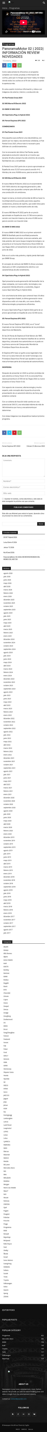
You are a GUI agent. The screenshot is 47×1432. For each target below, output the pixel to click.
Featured (6, 1039)
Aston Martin (8, 960)
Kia (4, 1112)
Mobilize (6, 1181)
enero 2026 (7, 596)
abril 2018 (6, 903)
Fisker (5, 1049)
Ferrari (5, 1042)
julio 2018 (6, 893)
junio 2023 (7, 699)
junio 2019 (7, 857)
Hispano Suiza (8, 1072)
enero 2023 (7, 715)
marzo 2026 (7, 590)
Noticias (6, 1201)
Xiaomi (5, 1290)
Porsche (6, 1221)
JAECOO (6, 1095)
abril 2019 (6, 864)
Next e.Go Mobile (9, 1188)
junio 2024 (7, 659)
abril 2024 (6, 666)
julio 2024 (6, 656)
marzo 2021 (7, 788)
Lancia (5, 1122)
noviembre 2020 (9, 801)
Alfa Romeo (7, 953)
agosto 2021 (7, 771)
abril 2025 (6, 626)
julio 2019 (6, 854)
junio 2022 (7, 738)
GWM (5, 1066)
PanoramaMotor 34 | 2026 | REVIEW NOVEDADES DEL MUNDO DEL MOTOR (21, 558)
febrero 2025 (8, 633)
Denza (5, 1009)
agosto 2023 (7, 692)
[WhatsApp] (19, 65)
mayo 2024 (7, 662)
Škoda (5, 1254)
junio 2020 (7, 817)
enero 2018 (7, 913)
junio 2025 (7, 619)
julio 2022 (6, 735)
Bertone (6, 973)
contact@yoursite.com (19, 1399)
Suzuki (5, 1273)
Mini (4, 1174)
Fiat (4, 1046)
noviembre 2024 (9, 642)
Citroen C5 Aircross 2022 (36, 446)
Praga (5, 1224)
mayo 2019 (7, 860)
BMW (5, 976)
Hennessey (7, 1069)
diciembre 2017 (8, 916)
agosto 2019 (7, 850)
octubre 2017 (8, 923)
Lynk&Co (6, 1141)
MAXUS (6, 1158)
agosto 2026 (7, 573)
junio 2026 (7, 580)
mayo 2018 (7, 900)
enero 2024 (7, 675)
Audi (5, 963)
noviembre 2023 (9, 682)
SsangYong (7, 1264)
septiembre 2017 (9, 926)
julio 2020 (6, 814)
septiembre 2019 (9, 847)
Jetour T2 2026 (8, 547)
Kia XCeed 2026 (8, 552)
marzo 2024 (7, 669)
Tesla (5, 1277)
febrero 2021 (8, 791)
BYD (5, 990)
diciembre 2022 (8, 718)
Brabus (6, 980)
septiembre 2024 (9, 649)
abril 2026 (6, 586)
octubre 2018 (8, 883)
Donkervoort (8, 1019)
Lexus (5, 1135)
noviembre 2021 (9, 761)
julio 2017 (6, 933)
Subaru (5, 1270)
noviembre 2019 (9, 840)
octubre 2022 (8, 725)
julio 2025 (6, 616)
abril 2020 (6, 824)
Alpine (5, 957)
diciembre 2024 (8, 639)
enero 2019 (7, 873)
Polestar (6, 1217)
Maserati (6, 1155)
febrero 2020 (8, 831)
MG (4, 1171)
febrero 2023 (8, 712)
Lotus (5, 1138)
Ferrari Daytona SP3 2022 (11, 446)
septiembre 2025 (9, 609)
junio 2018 (7, 897)
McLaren (6, 1165)
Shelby (5, 1250)
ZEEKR (5, 1296)
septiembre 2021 (9, 768)
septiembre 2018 (9, 887)
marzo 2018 (7, 906)
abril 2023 (6, 705)
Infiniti (5, 1089)
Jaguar (5, 1099)
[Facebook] (4, 65)
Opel (5, 1207)
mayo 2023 (7, 702)
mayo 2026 (7, 583)
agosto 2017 (7, 930)
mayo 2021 (7, 781)
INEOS (5, 1085)
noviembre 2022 (9, 722)
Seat (5, 1247)
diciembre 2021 (8, 758)
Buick (5, 986)
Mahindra (6, 1145)
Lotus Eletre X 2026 (10, 542)
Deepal (6, 1006)
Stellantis (6, 1267)
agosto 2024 (7, 652)
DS (4, 1023)
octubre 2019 (8, 844)
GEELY (5, 1056)
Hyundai (6, 1079)
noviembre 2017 (9, 920)
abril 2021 (6, 784)
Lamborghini (7, 1118)
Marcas (6, 1151)
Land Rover (7, 1125)
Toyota (6, 1280)
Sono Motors (8, 1260)
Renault (6, 1234)
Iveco (5, 1092)
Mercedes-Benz (9, 1168)
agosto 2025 (7, 613)
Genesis (6, 1059)
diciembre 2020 (8, 798)
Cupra (5, 1000)
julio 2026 (6, 576)
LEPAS (5, 1132)
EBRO (5, 1026)
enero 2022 (7, 755)
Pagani (5, 1211)
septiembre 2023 (9, 689)
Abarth (5, 947)
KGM (5, 1108)
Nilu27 (5, 1191)
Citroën (6, 996)
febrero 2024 (8, 672)
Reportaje (6, 1237)
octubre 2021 (8, 765)
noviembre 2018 (9, 880)
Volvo (5, 1287)
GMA (5, 1062)
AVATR (5, 967)
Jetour (5, 1105)
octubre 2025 (8, 606)
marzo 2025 (7, 629)
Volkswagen (7, 1283)
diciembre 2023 (8, 679)
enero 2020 (7, 834)
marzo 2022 (7, 748)
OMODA (6, 1204)
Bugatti (6, 983)
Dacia (5, 1003)
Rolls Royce (7, 1244)
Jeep (5, 1102)
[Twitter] (9, 65)
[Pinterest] (14, 65)
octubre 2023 (8, 685)
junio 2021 (7, 778)
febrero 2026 (8, 593)
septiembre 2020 (9, 807)
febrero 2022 (8, 751)
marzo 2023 (7, 708)
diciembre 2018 (8, 877)
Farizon (6, 1036)
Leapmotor (7, 1128)
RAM (5, 1231)
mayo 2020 (7, 821)
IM (4, 1082)
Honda (5, 1075)
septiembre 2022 (9, 728)
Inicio (4, 8)
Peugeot (6, 1214)
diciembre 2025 (8, 600)
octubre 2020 (8, 804)
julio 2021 (6, 774)
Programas (14, 8)
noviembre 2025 (9, 603)
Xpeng (5, 1293)
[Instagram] (29, 1414)
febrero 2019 (8, 870)
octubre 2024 (8, 646)
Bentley (6, 970)
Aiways (5, 950)
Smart (5, 1257)
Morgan (6, 1184)
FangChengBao (8, 1033)
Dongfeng (7, 1016)
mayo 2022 (7, 741)
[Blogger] (13, 1414)
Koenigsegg (7, 1115)
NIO (4, 1194)
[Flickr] (23, 1414)
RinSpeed (6, 1240)
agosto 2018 (7, 890)
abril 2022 (6, 745)
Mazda (5, 1161)
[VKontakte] (34, 1414)
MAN (5, 1148)
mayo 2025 (7, 623)
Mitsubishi (7, 1178)
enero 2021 (7, 794)
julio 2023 (6, 695)
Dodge (5, 1013)
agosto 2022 (7, 732)
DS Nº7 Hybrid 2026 (10, 537)
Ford (5, 1052)
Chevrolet (6, 993)
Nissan (5, 1198)
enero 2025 (7, 636)
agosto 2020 (7, 811)
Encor (5, 1029)
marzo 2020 (7, 827)
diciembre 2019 (8, 837)
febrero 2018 (8, 910)
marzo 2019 (7, 867)
